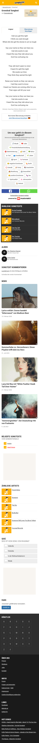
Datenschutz (5, 688)
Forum (4, 681)
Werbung (4, 664)
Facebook (5, 705)
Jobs (3, 667)
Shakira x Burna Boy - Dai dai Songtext (13, 725)
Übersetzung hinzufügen (28, 30)
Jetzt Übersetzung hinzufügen (18, 118)
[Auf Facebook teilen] (10, 191)
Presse (4, 661)
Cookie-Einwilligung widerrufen (11, 694)
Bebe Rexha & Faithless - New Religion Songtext (16, 729)
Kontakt (4, 671)
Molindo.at (5, 708)
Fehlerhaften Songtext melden (19, 195)
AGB (12, 688)
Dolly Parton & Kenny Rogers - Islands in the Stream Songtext (20, 732)
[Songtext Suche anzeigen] (36, 2)
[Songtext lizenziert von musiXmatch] (19, 198)
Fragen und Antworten (8, 684)
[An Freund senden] (28, 191)
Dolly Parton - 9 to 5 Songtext (10, 735)
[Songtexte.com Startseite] (19, 3)
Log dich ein (5, 271)
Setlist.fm (5, 712)
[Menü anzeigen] (3, 2)
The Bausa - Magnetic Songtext (11, 739)
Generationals (8, 13)
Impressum (5, 691)
